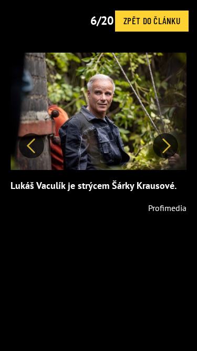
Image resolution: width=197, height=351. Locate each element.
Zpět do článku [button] (151, 20)
